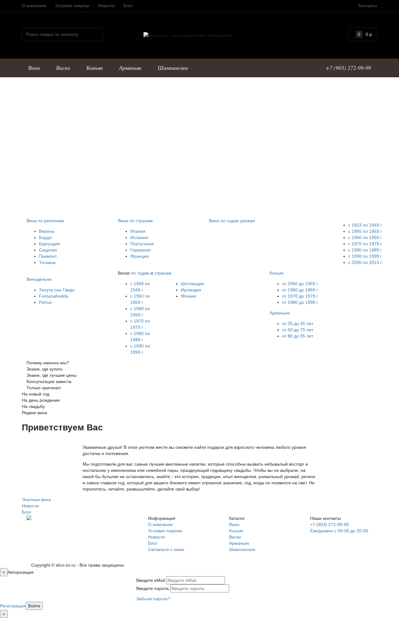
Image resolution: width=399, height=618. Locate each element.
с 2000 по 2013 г (365, 262)
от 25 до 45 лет (297, 323)
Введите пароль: (153, 588)
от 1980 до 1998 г (300, 302)
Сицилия (48, 249)
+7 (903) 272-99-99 (329, 524)
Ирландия (191, 289)
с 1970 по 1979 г (365, 243)
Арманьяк (280, 312)
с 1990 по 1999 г (365, 256)
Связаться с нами (166, 549)
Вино (234, 524)
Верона (46, 231)
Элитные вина (36, 499)
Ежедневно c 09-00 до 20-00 (339, 530)
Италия (137, 231)
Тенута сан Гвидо (57, 289)
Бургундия (49, 243)
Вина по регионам (45, 220)
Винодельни (38, 279)
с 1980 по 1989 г (365, 249)
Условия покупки (72, 5)
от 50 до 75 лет (297, 329)
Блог (128, 5)
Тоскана (47, 262)
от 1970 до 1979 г (300, 296)
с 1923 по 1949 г (365, 225)
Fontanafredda (53, 296)
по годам (140, 273)
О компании (34, 5)
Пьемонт (48, 256)
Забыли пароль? (153, 598)
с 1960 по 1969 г (365, 237)
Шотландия (192, 283)
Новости (106, 5)
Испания (139, 237)
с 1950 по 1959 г (365, 231)
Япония (188, 296)
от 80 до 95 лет (297, 335)
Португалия (142, 243)
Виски (235, 536)
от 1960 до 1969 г (300, 289)
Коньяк (277, 273)
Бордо (45, 237)
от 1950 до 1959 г (300, 283)
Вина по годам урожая (232, 220)
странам (162, 273)
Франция (139, 256)
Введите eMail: (151, 580)
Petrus (45, 302)
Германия (140, 249)
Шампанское (242, 549)
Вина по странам (135, 220)
